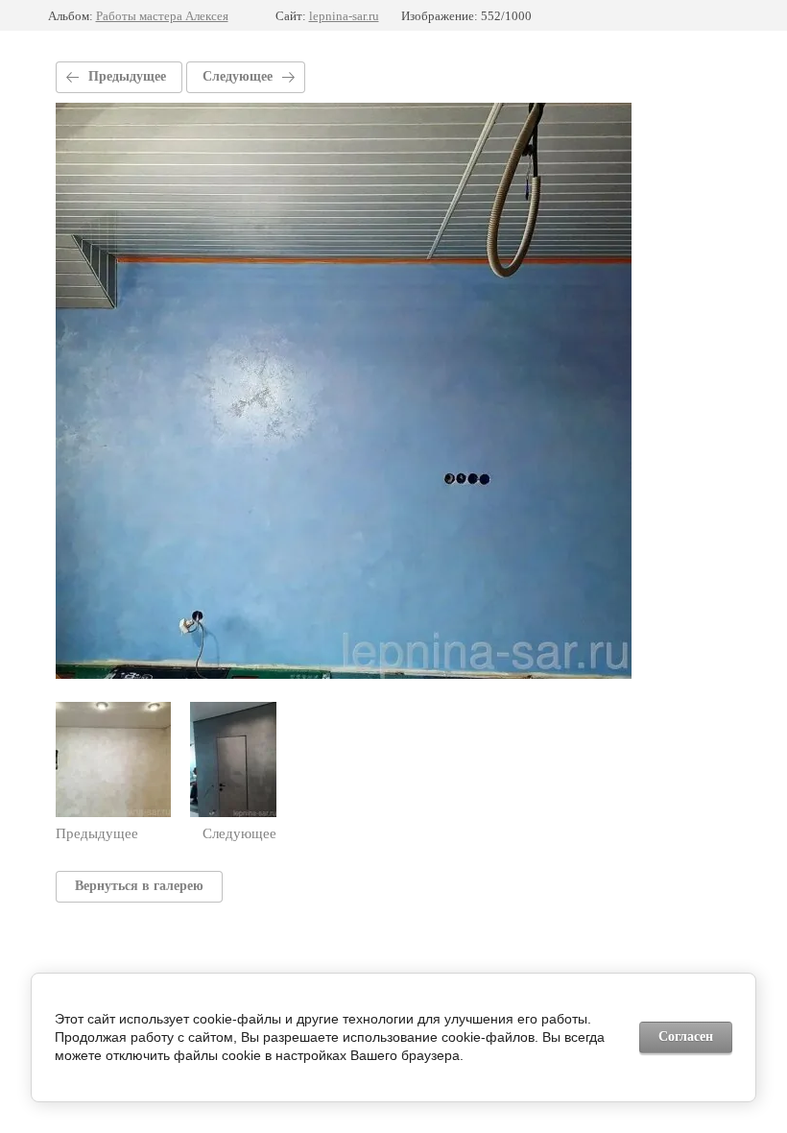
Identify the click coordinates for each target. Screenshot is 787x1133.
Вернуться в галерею (139, 886)
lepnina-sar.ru (344, 16)
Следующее (238, 76)
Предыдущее (127, 76)
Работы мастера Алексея (162, 16)
